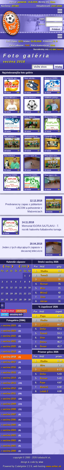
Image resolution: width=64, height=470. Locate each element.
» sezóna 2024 (11, 325)
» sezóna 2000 (11, 451)
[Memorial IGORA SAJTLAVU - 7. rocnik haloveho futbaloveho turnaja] (12, 182)
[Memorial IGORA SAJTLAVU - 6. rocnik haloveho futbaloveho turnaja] (52, 124)
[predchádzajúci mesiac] (3, 266)
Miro (42, 288)
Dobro (43, 342)
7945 (27, 45)
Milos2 (43, 293)
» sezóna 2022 (11, 336)
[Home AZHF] (10, 23)
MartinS (44, 387)
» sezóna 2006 (11, 420)
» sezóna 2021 (11, 341)
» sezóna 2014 (11, 378)
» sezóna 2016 (11, 367)
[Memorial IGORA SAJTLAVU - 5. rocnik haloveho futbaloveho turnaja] (52, 85)
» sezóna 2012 (11, 388)
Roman (44, 284)
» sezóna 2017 (11, 362)
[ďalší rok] (28, 266)
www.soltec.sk (53, 466)
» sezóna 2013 (11, 383)
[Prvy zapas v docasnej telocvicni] (52, 182)
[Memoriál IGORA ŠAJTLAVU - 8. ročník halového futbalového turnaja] (32, 182)
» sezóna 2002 (11, 440)
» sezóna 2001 (11, 446)
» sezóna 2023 (11, 331)
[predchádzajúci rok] (19, 266)
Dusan (43, 346)
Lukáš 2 (44, 325)
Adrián (43, 301)
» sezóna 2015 (11, 372)
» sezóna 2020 (11, 346)
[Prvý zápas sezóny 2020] (32, 124)
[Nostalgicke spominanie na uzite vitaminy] (12, 85)
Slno (42, 297)
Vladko (44, 271)
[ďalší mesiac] (12, 266)
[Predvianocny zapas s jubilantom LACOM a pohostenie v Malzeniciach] (32, 143)
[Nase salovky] (32, 85)
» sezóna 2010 (11, 399)
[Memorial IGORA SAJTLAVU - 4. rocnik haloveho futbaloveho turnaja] (12, 124)
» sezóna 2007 (11, 414)
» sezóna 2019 (11, 351)
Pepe (42, 316)
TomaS (59, 49)
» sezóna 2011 (11, 393)
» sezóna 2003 (11, 435)
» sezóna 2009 (11, 404)
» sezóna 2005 (11, 425)
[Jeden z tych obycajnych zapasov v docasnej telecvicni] (32, 163)
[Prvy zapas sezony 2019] (52, 163)
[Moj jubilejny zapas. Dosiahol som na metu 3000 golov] (12, 143)
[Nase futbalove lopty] (32, 104)
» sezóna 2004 (11, 430)
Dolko (43, 279)
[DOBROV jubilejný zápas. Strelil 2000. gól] (52, 104)
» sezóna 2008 (11, 409)
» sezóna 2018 (11, 357)
